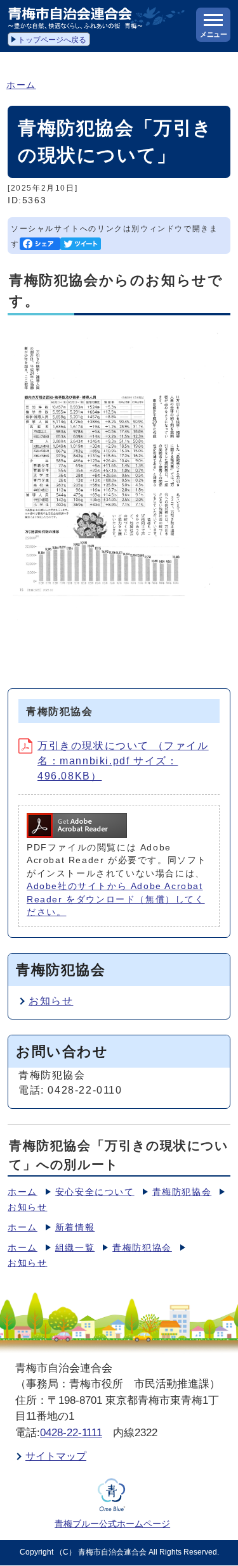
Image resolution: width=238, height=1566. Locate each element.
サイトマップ (55, 1456)
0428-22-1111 (71, 1433)
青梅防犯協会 (182, 1192)
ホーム (21, 85)
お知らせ (51, 1000)
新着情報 (75, 1227)
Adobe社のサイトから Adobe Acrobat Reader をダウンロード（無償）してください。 (116, 899)
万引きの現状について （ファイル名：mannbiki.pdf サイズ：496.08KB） (123, 760)
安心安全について (95, 1192)
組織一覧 (75, 1248)
